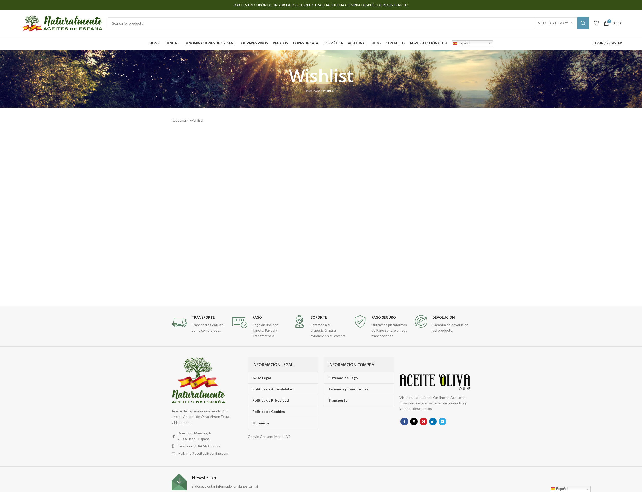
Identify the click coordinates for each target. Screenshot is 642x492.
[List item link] (201, 446)
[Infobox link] (199, 324)
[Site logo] (61, 23)
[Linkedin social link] (433, 421)
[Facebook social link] (404, 421)
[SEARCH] (583, 23)
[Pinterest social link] (423, 421)
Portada (313, 90)
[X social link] (414, 421)
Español (463, 43)
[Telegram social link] (442, 421)
